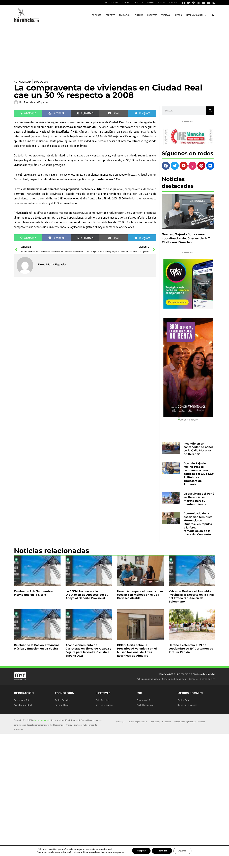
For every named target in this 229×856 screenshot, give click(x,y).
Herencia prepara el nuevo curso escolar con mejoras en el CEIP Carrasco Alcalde (140, 595)
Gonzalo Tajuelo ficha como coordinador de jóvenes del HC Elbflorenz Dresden (186, 238)
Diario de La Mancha (187, 704)
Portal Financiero (145, 704)
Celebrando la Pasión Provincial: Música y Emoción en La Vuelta (36, 646)
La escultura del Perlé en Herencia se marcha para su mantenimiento (199, 499)
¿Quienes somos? (111, 3)
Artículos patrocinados (148, 678)
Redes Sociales (62, 700)
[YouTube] (203, 3)
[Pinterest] (193, 3)
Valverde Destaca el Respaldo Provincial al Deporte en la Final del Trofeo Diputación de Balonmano (191, 596)
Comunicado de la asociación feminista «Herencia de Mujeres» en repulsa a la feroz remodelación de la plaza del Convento (198, 524)
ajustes (120, 852)
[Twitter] (188, 3)
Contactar (161, 3)
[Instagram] (198, 3)
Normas (150, 3)
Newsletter (139, 3)
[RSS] (213, 3)
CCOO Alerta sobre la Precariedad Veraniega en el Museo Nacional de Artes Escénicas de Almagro (137, 650)
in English (172, 3)
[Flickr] (208, 3)
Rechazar (162, 850)
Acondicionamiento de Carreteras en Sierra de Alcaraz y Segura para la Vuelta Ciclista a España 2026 (88, 650)
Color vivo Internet (41, 720)
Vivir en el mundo (104, 704)
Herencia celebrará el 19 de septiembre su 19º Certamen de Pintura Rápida (191, 648)
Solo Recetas (102, 700)
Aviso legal (120, 721)
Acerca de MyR (207, 678)
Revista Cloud (62, 704)
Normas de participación (160, 721)
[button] (205, 15)
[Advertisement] (114, 50)
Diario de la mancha (204, 674)
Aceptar (141, 850)
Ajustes (182, 850)
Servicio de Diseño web (174, 678)
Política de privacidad (137, 721)
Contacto (193, 678)
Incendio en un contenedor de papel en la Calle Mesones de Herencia (198, 449)
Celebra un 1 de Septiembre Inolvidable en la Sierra (33, 593)
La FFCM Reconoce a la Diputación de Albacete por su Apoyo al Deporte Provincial (87, 595)
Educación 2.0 (143, 700)
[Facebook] (183, 3)
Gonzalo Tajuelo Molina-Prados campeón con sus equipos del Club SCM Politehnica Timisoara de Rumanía (199, 474)
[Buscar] (210, 110)
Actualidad (22, 81)
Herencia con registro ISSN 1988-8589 (189, 721)
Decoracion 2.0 (21, 700)
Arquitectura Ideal (23, 704)
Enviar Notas (126, 3)
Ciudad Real (183, 700)
